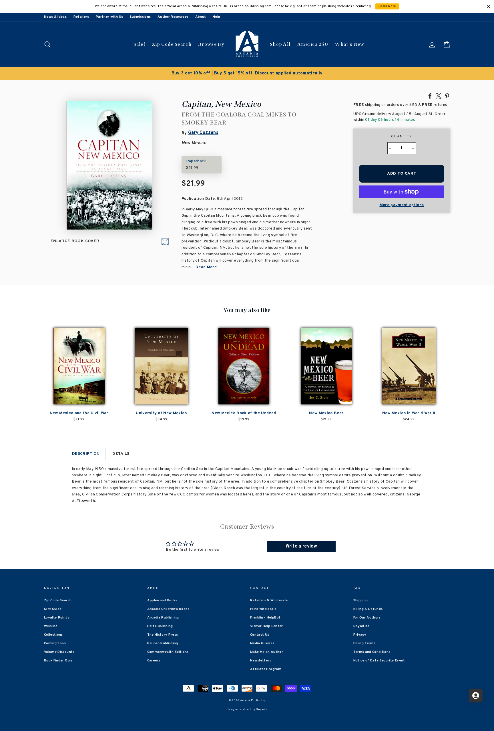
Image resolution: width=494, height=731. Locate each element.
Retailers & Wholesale (269, 600)
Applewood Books (162, 600)
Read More (206, 267)
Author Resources (173, 17)
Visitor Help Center (266, 626)
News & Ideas (55, 17)
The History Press (162, 635)
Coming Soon (55, 643)
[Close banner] (488, 6)
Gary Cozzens (203, 133)
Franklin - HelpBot (265, 617)
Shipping (360, 600)
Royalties (361, 626)
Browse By (211, 44)
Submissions (140, 17)
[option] (247, 73)
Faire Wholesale (263, 609)
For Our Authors (367, 617)
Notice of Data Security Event (379, 660)
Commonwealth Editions (168, 652)
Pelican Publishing (162, 643)
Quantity (402, 137)
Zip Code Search (172, 44)
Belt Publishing (160, 626)
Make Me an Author (266, 652)
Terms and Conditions (372, 652)
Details (120, 453)
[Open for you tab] (476, 695)
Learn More (387, 6)
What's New (349, 44)
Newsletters (260, 660)
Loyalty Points (56, 617)
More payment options (402, 205)
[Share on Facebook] (430, 95)
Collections (53, 635)
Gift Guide (53, 609)
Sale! (140, 44)
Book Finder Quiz (58, 660)
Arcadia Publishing (163, 617)
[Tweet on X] (438, 95)
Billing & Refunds (368, 609)
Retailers (81, 17)
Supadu (261, 709)
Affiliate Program (265, 669)
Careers (153, 660)
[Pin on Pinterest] (447, 95)
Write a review (301, 546)
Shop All (280, 44)
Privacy (359, 635)
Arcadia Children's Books (168, 609)
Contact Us (259, 635)
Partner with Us (109, 17)
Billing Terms (364, 643)
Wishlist (50, 626)
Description (86, 453)
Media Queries (262, 643)
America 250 (312, 44)
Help (216, 17)
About (200, 17)
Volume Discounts (59, 652)
